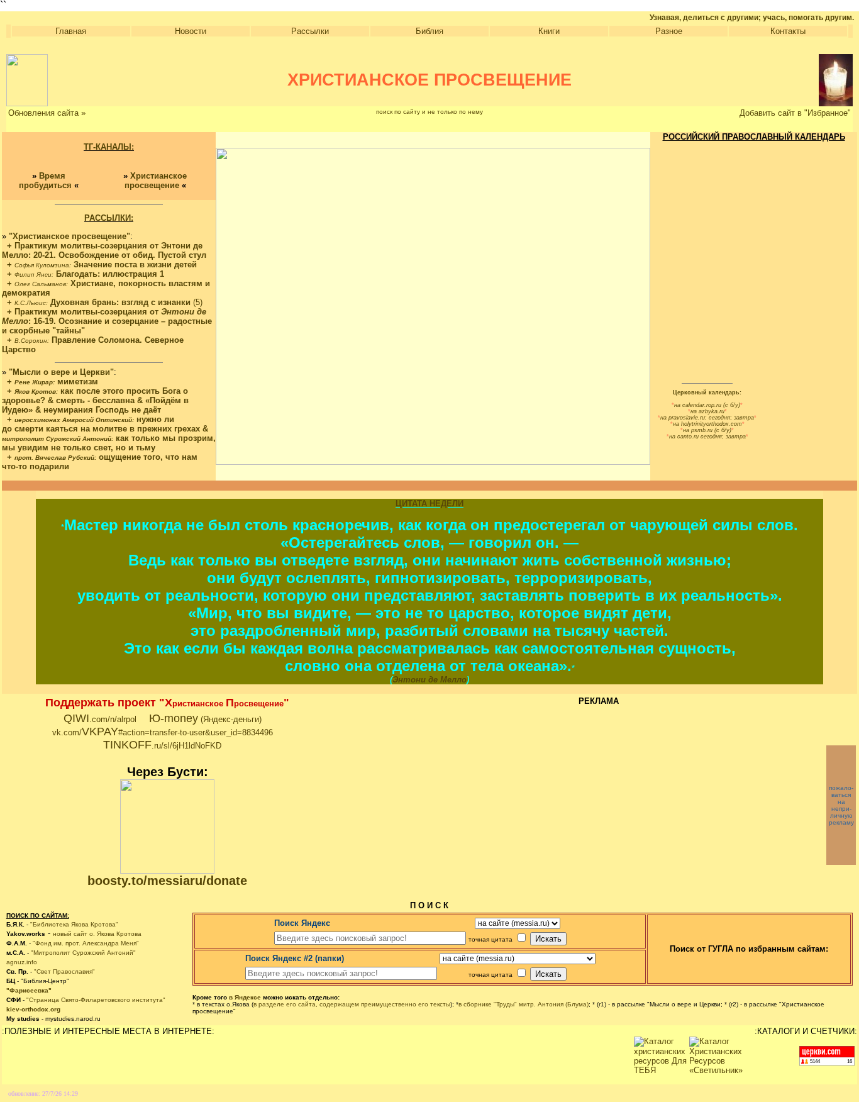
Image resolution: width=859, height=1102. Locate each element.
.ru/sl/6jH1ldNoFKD (162, 745)
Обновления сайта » (47, 113)
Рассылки (310, 31)
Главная (70, 31)
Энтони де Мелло (429, 679)
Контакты (788, 31)
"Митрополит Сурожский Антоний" (83, 952)
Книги (549, 31)
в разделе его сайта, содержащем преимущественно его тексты (351, 1004)
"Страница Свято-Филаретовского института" (95, 999)
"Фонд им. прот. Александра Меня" (86, 943)
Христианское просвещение (156, 180)
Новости (190, 31)
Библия (429, 31)
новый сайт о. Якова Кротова (97, 933)
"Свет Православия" (64, 971)
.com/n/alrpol (100, 719)
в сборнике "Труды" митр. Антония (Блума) (523, 1004)
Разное (668, 31)
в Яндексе (245, 997)
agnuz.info (21, 962)
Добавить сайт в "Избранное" (795, 113)
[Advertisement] (595, 775)
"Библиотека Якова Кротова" (74, 924)
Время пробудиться (45, 180)
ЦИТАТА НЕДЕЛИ (429, 503)
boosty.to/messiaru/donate (167, 881)
